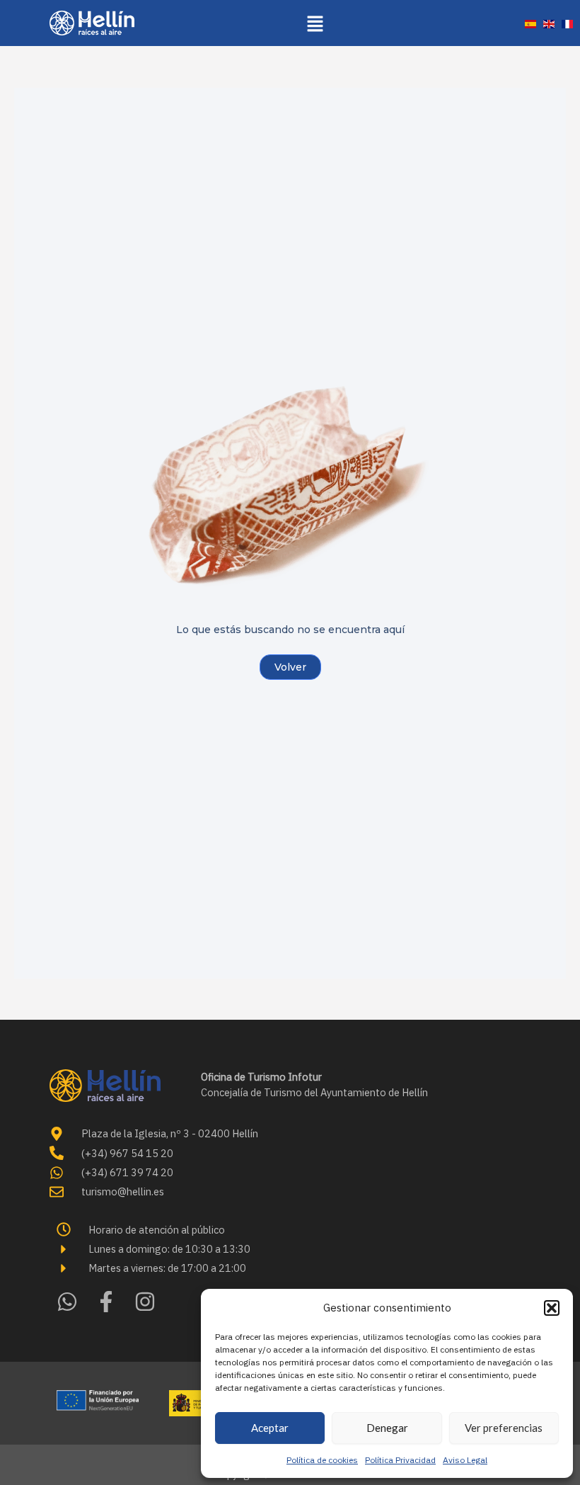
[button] (552, 1308)
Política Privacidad (400, 1460)
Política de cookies (322, 1460)
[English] (549, 23)
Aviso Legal (465, 1460)
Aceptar (270, 1427)
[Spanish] (530, 23)
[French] (567, 23)
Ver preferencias (504, 1427)
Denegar (387, 1427)
